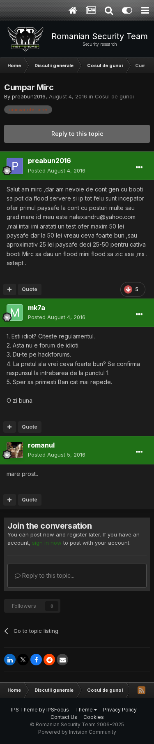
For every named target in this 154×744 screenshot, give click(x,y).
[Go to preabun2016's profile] (15, 166)
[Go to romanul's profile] (15, 450)
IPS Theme (24, 710)
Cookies (93, 717)
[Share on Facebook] (36, 659)
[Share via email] (62, 659)
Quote (29, 289)
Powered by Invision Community (77, 732)
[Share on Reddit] (49, 659)
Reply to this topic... (47, 575)
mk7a (36, 307)
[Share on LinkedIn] (10, 659)
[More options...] (139, 168)
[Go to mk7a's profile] (15, 312)
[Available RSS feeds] (141, 690)
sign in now (47, 542)
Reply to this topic (77, 133)
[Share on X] (23, 659)
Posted (56, 170)
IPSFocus (57, 710)
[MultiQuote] (9, 289)
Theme (84, 710)
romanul (41, 445)
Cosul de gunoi (114, 96)
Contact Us (64, 717)
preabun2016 (29, 96)
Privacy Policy (120, 710)
